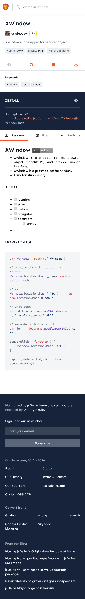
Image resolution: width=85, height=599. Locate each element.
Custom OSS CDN (18, 494)
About (9, 468)
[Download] (76, 65)
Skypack (44, 524)
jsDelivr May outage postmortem (29, 588)
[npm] (54, 65)
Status (47, 468)
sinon (40, 175)
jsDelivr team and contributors (49, 405)
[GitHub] (31, 65)
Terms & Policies (54, 477)
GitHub (10, 515)
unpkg (42, 515)
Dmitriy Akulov (35, 410)
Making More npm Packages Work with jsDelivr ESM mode (40, 560)
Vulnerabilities (58, 50)
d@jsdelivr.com (53, 486)
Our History (13, 477)
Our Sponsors (15, 486)
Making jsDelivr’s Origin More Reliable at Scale (40, 551)
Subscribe (42, 443)
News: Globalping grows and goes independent (40, 581)
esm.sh (75, 515)
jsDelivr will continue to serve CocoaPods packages (35, 572)
